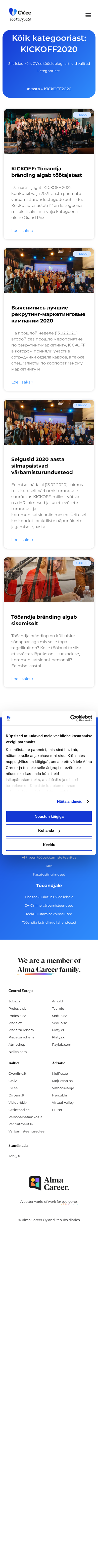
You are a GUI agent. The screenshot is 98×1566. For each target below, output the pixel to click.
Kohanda (46, 830)
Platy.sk (58, 1037)
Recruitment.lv (21, 1124)
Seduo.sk (59, 1023)
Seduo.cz (59, 1016)
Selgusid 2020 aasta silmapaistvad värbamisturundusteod (42, 465)
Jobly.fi (14, 1156)
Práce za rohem (21, 1037)
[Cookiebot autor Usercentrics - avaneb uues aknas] (70, 718)
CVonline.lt (17, 1073)
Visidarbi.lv (18, 1102)
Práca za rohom (21, 1030)
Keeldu (49, 845)
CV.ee (13, 1088)
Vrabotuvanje (63, 1088)
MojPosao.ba (62, 1081)
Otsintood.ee (19, 1110)
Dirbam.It (16, 1095)
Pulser (57, 1110)
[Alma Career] (49, 1183)
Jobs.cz (14, 1001)
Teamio (58, 1008)
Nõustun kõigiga (49, 816)
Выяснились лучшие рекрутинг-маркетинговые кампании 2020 (48, 314)
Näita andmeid (69, 801)
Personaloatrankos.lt (25, 1117)
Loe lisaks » (22, 230)
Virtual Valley (63, 1102)
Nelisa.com (18, 1052)
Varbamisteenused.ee (26, 1131)
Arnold (57, 1001)
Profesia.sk (17, 1008)
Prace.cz (15, 1023)
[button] (88, 15)
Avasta (33, 89)
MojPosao (60, 1073)
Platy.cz (58, 1030)
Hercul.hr (59, 1095)
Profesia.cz (17, 1016)
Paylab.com (61, 1044)
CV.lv (13, 1081)
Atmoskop (17, 1044)
